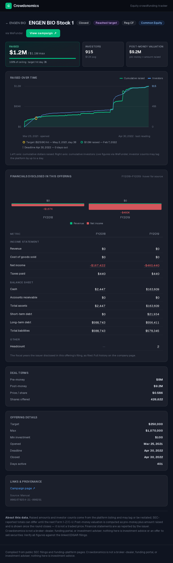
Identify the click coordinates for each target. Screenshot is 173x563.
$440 (101, 274)
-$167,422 (97, 265)
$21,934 (153, 314)
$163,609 (152, 289)
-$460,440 (151, 265)
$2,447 (100, 289)
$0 (103, 249)
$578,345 (152, 331)
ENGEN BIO (15, 23)
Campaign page (22, 488)
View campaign (43, 33)
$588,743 (98, 322)
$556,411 (152, 322)
